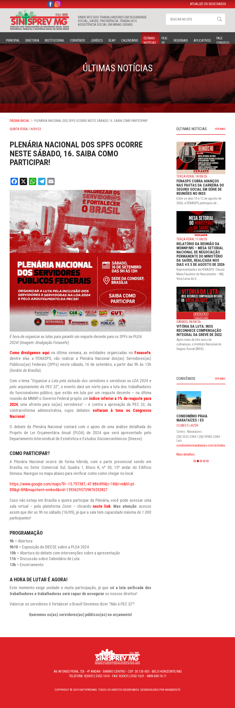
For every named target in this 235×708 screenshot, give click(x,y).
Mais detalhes (185, 454)
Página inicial (20, 121)
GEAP (112, 40)
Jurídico (97, 40)
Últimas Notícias (150, 40)
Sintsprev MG (41, 19)
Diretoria (32, 40)
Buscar (219, 19)
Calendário (129, 40)
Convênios (77, 40)
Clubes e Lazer (187, 425)
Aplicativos (202, 40)
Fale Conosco (222, 40)
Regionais (181, 40)
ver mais (220, 129)
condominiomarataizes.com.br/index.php (203, 445)
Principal (13, 40)
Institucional (54, 40)
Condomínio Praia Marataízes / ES (191, 418)
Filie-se (165, 40)
